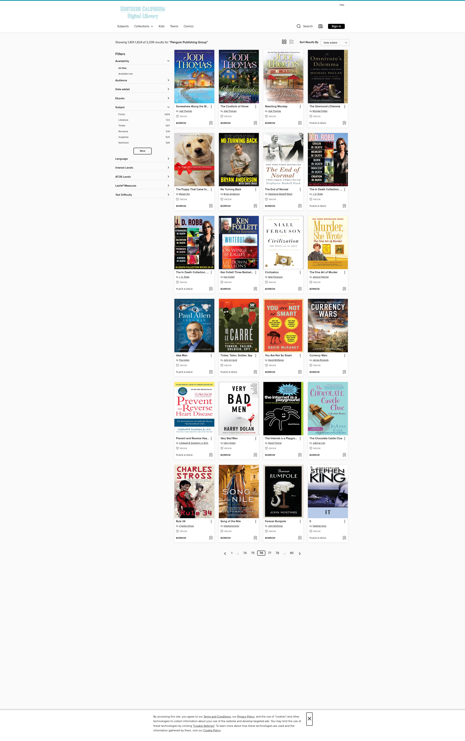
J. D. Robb (318, 194)
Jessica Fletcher (321, 277)
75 (253, 553)
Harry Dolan (230, 443)
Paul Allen (184, 360)
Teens (174, 26)
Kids (162, 26)
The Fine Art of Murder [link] (323, 272)
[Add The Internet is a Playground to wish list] (300, 455)
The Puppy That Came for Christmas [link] (192, 189)
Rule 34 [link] (180, 521)
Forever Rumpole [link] (275, 521)
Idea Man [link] (181, 355)
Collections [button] (142, 26)
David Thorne (275, 443)
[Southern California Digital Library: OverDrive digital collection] (143, 13)
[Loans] (320, 27)
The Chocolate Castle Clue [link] (326, 438)
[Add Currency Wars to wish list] (344, 372)
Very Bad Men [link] (229, 438)
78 (277, 553)
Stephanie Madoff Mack (280, 194)
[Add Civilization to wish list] (300, 289)
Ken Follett (229, 277)
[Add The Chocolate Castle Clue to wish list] (344, 455)
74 (245, 553)
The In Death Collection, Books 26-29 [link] (192, 272)
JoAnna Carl (319, 443)
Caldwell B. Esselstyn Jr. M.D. (194, 443)
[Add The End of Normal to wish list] (300, 206)
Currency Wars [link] (318, 355)
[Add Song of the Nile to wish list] (255, 538)
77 (269, 553)
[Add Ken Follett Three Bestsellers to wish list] (255, 289)
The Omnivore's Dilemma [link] (325, 106)
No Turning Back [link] (231, 189)
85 (292, 553)
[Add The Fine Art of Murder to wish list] (344, 289)
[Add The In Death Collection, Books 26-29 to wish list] (211, 289)
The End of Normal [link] (276, 189)
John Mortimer (275, 526)
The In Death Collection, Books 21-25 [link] (326, 189)
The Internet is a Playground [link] (281, 438)
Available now (125, 73)
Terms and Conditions (217, 716)
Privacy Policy (245, 716)
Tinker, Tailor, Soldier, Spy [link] (236, 355)
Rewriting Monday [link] (276, 106)
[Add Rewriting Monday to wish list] (300, 123)
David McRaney (276, 360)
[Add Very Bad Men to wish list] (255, 455)
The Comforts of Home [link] (234, 106)
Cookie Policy (212, 730)
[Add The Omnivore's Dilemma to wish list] (344, 123)
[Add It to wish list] (344, 538)
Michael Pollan (320, 111)
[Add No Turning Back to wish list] (255, 206)
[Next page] (299, 553)
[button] (304, 27)
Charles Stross (186, 526)
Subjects (123, 26)
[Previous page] (225, 553)
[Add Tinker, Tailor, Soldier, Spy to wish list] (255, 372)
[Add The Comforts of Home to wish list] (255, 123)
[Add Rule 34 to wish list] (211, 538)
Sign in (336, 26)
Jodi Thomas (185, 111)
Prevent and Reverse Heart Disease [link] (192, 438)
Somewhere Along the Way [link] (192, 106)
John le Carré (230, 360)
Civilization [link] (272, 272)
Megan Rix (184, 194)
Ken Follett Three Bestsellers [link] (237, 272)
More (142, 151)
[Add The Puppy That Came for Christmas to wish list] (211, 206)
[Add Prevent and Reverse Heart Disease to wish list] (211, 455)
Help (341, 5)
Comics (189, 26)
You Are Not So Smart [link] (278, 355)
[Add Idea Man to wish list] (211, 372)
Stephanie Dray (231, 526)
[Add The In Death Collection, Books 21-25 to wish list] (344, 206)
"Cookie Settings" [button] (204, 726)
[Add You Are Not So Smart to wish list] (300, 372)
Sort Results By (309, 42)
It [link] (310, 521)
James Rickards (321, 360)
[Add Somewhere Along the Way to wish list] (211, 123)
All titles (122, 68)
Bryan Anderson (232, 194)
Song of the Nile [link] (231, 521)
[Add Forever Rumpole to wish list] (300, 538)
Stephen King (319, 526)
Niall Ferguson (275, 277)
